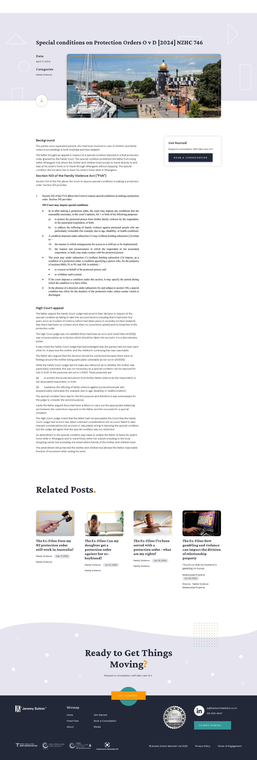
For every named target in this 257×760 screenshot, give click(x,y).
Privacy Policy (202, 746)
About (70, 727)
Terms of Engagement (230, 746)
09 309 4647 (214, 713)
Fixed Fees (73, 721)
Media (97, 727)
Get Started (100, 715)
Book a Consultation (105, 721)
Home (70, 715)
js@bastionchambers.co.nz (222, 708)
